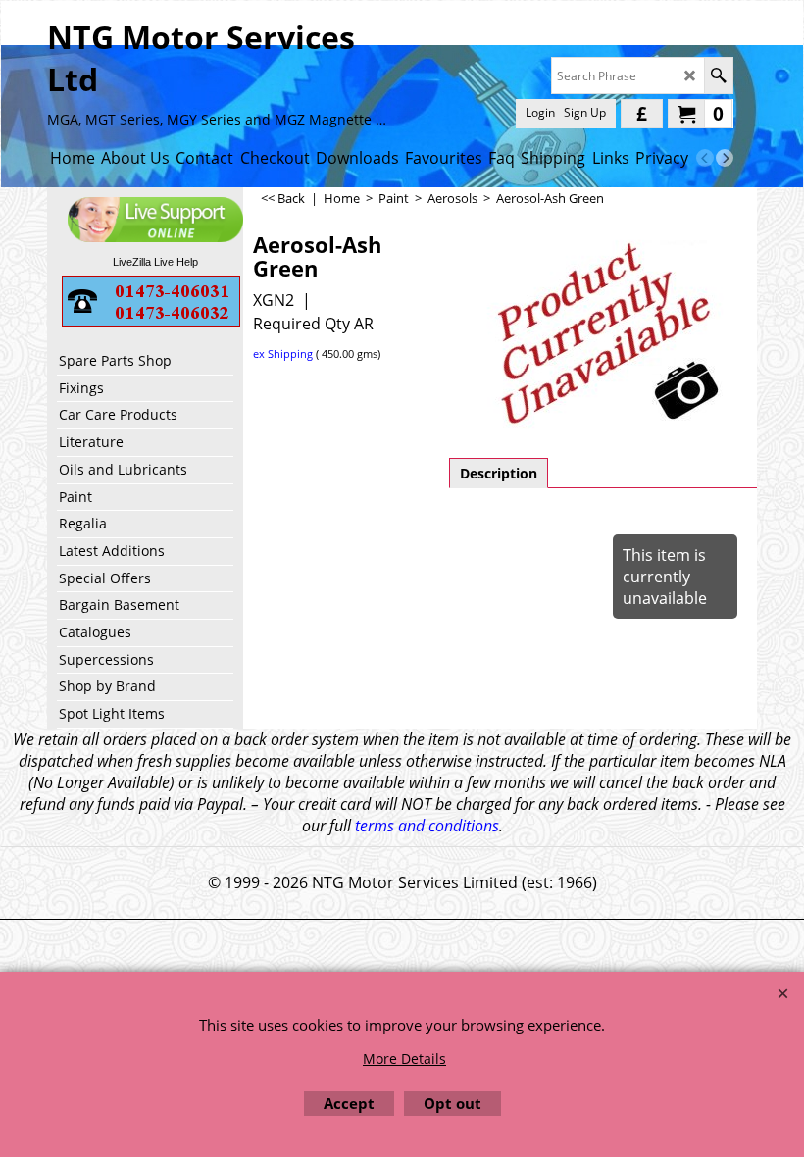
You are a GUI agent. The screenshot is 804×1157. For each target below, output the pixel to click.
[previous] (705, 158)
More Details (404, 1058)
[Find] (718, 75)
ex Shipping (283, 353)
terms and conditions (427, 825)
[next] (724, 158)
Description (498, 473)
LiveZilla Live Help (155, 262)
